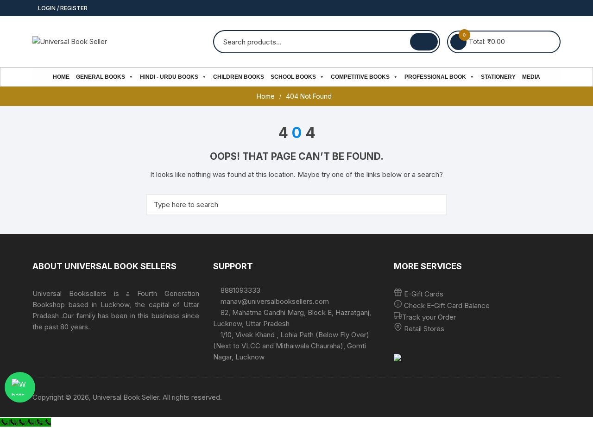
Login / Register (62, 8)
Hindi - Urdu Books (169, 77)
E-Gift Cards (423, 294)
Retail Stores (424, 328)
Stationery (498, 77)
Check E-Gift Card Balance (446, 305)
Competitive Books (360, 77)
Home (61, 77)
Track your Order (429, 317)
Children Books (238, 77)
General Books (100, 77)
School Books (293, 77)
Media (531, 77)
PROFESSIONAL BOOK (435, 77)
